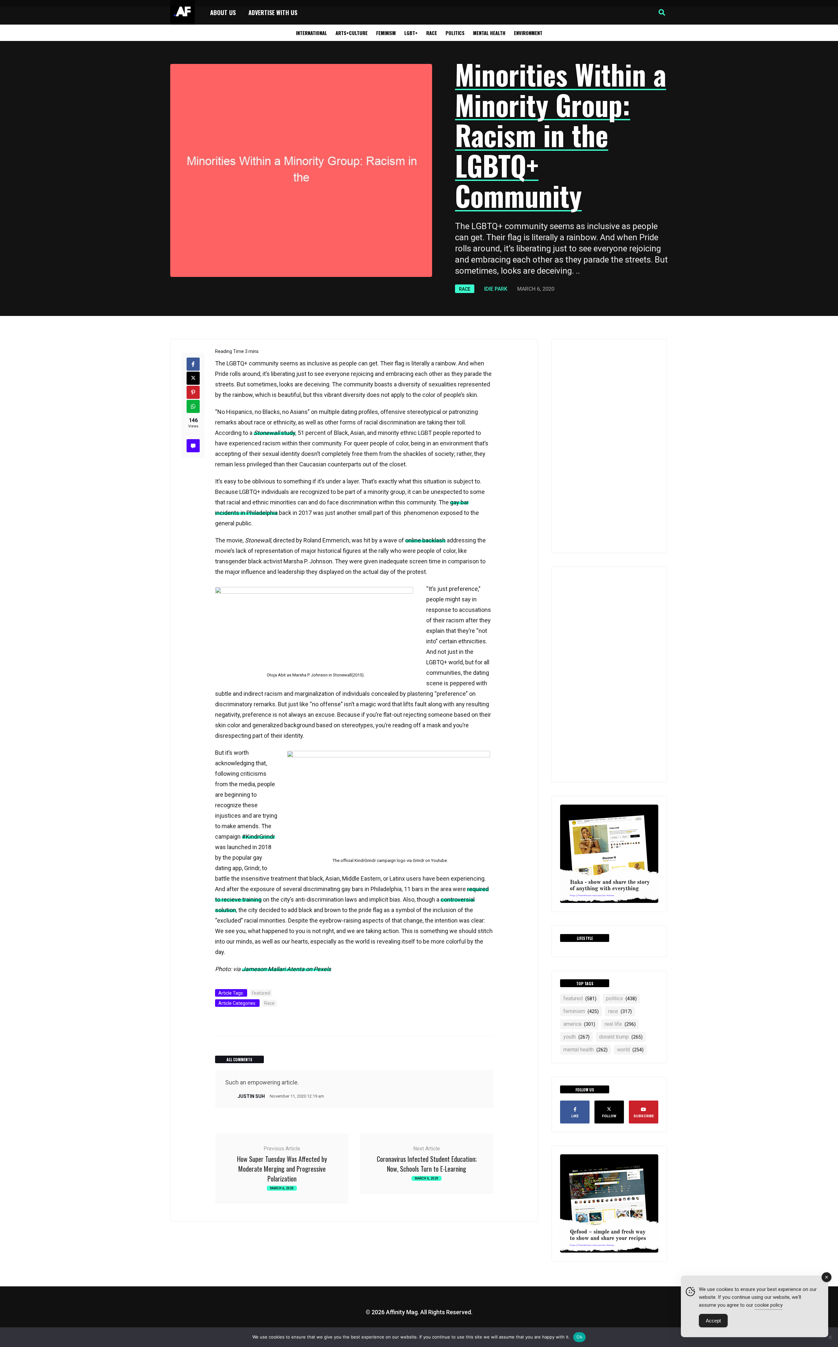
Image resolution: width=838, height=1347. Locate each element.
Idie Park (495, 289)
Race (431, 32)
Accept (713, 1320)
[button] (662, 12)
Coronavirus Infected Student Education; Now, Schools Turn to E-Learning (427, 1164)
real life (620, 1024)
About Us (223, 12)
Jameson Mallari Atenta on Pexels (286, 969)
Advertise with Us (272, 12)
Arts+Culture (352, 32)
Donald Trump (621, 1037)
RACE (620, 1011)
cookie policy (769, 1305)
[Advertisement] (609, 446)
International (311, 32)
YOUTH (576, 1037)
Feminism (386, 32)
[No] (830, 1337)
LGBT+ (411, 32)
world (630, 1049)
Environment (528, 32)
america (579, 1024)
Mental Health (489, 32)
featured (261, 993)
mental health (585, 1049)
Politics (455, 32)
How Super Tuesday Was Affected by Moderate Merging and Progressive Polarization (282, 1168)
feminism (581, 1011)
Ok (579, 1336)
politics (621, 998)
